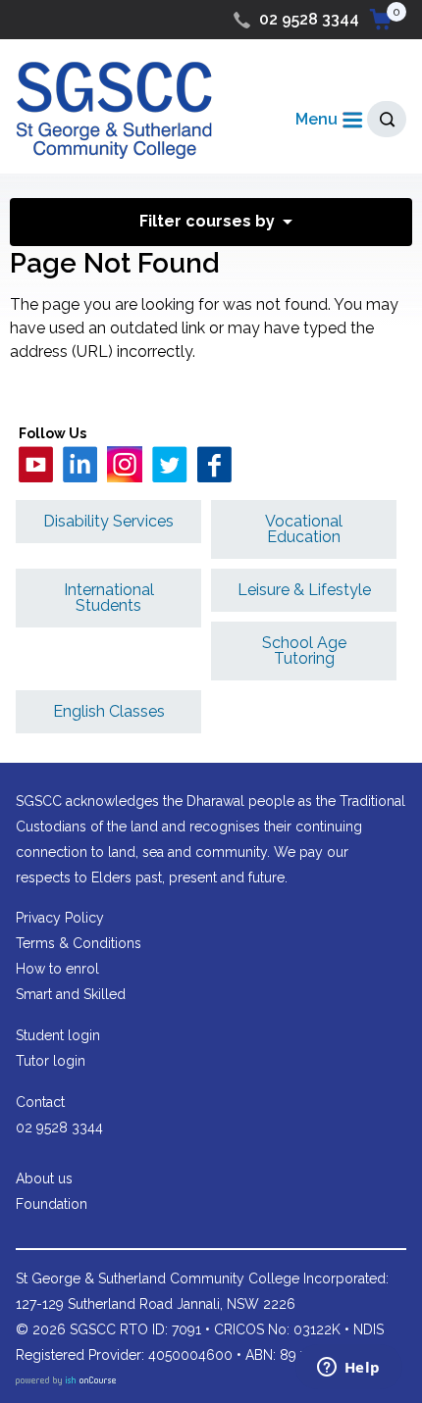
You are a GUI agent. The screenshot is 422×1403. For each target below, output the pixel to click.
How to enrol (57, 969)
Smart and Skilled (71, 994)
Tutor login (50, 1061)
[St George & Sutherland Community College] (114, 109)
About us (44, 1178)
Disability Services (108, 521)
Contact (40, 1102)
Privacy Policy (60, 918)
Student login (58, 1035)
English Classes (109, 711)
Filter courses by (207, 221)
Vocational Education (304, 529)
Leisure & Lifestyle (304, 589)
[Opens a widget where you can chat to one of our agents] (348, 1368)
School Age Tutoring (304, 650)
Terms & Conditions (78, 943)
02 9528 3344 (309, 19)
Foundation (51, 1204)
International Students (109, 597)
